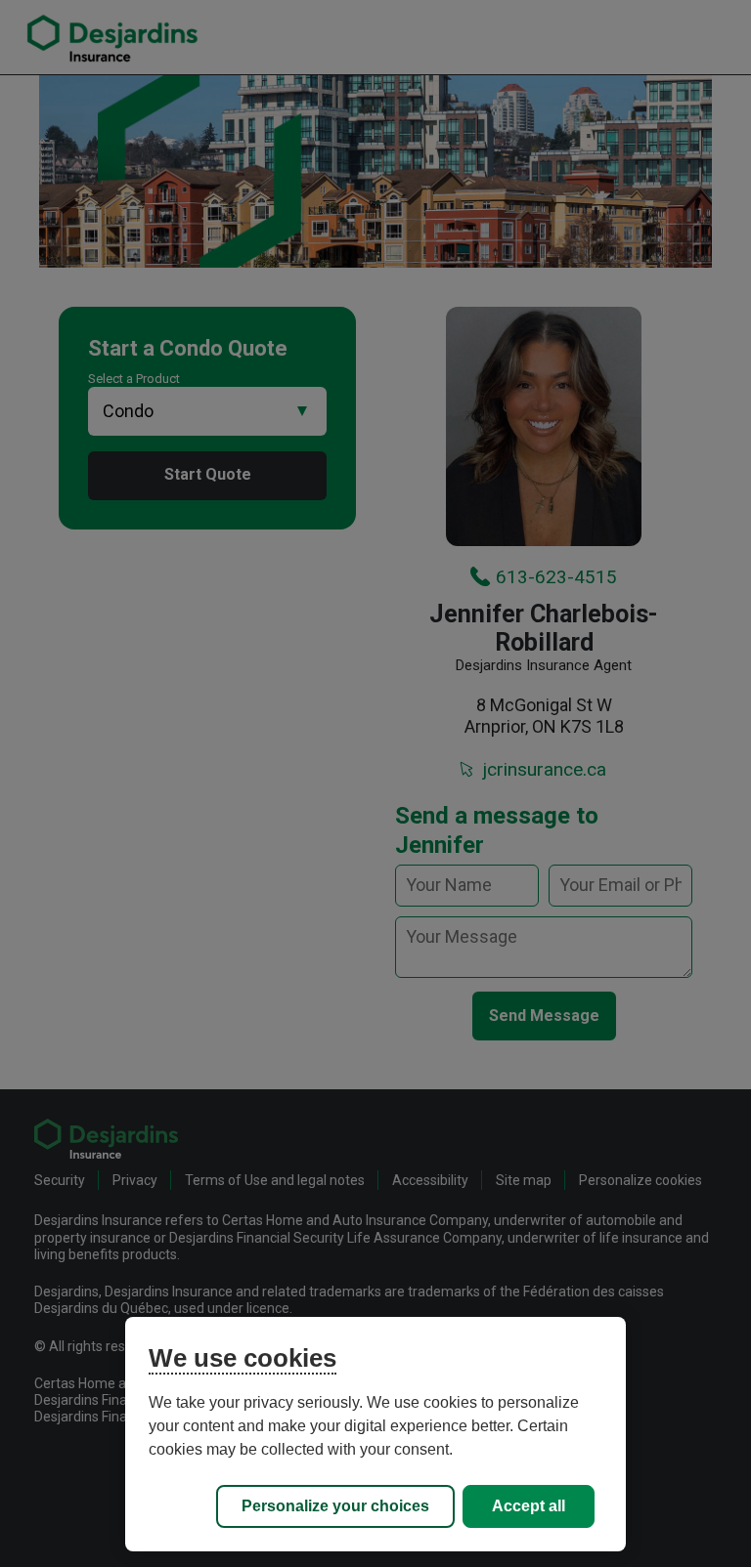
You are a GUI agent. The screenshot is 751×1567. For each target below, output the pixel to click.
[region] (375, 1434)
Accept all (528, 1506)
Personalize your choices (335, 1506)
